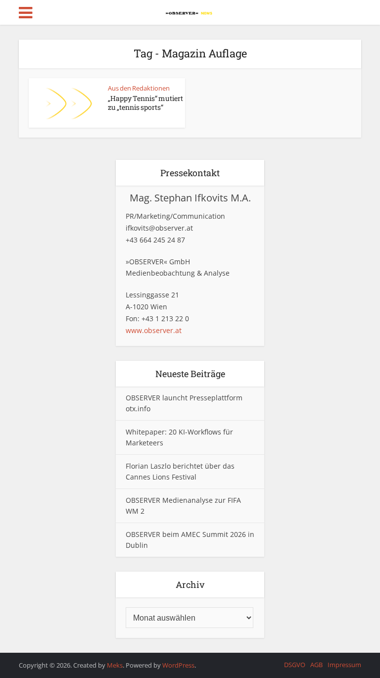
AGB (316, 664)
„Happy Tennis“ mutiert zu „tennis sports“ (145, 103)
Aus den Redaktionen (139, 88)
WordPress (178, 665)
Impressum (344, 664)
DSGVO (294, 664)
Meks (115, 665)
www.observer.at (154, 330)
